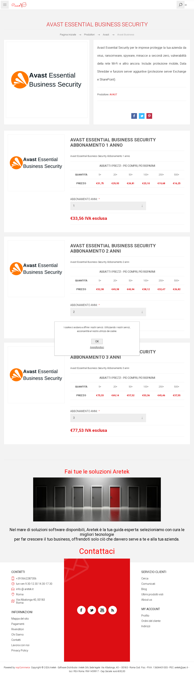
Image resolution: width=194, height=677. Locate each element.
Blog (144, 589)
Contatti (16, 639)
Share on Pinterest (149, 116)
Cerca (144, 578)
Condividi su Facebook (134, 116)
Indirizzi (145, 626)
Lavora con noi (20, 645)
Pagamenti (17, 623)
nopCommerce (23, 667)
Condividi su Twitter (142, 116)
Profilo (145, 615)
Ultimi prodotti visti (152, 594)
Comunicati (148, 583)
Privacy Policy (19, 650)
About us (146, 599)
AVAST (113, 94)
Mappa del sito (20, 618)
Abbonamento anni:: (84, 199)
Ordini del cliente (150, 620)
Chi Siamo (17, 634)
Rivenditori (17, 629)
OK (97, 341)
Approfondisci (97, 347)
